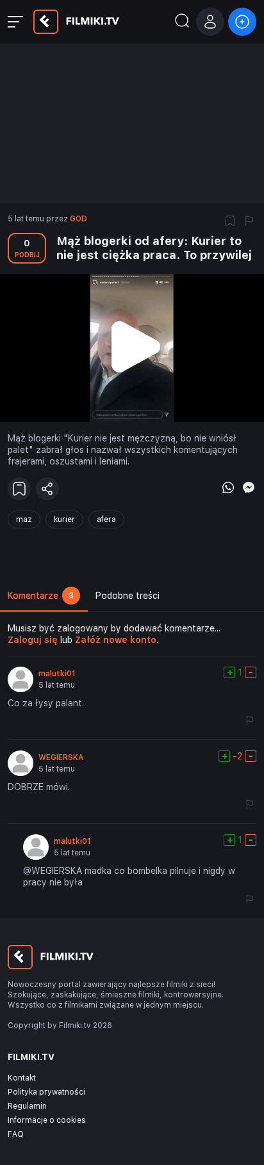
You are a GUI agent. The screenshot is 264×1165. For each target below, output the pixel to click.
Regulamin (27, 1106)
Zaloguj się (33, 640)
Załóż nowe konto (115, 640)
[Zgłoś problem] (249, 222)
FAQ (16, 1134)
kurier (64, 519)
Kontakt (22, 1078)
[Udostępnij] (47, 488)
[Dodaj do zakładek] (230, 222)
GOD (78, 218)
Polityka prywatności (46, 1092)
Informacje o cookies (47, 1120)
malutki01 (57, 673)
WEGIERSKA (61, 757)
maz (24, 519)
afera (106, 519)
